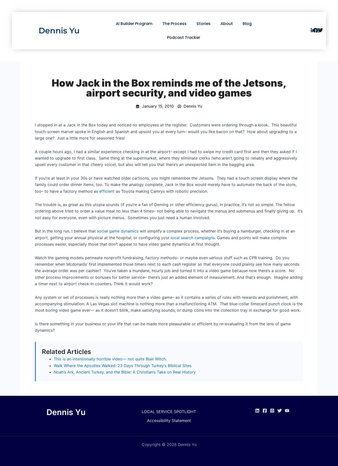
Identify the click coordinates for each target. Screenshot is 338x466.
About (226, 23)
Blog (247, 23)
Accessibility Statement (169, 420)
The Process (174, 23)
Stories (203, 23)
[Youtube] (287, 410)
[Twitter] (279, 410)
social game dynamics (118, 231)
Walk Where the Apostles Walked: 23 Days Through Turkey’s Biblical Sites (123, 365)
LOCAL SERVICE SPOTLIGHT (169, 411)
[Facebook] (265, 410)
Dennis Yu (59, 30)
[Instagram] (272, 410)
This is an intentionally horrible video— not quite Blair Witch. (110, 358)
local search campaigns (193, 237)
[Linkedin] (257, 410)
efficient (107, 191)
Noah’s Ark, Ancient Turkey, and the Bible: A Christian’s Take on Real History (125, 372)
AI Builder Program (134, 23)
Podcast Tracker (183, 37)
